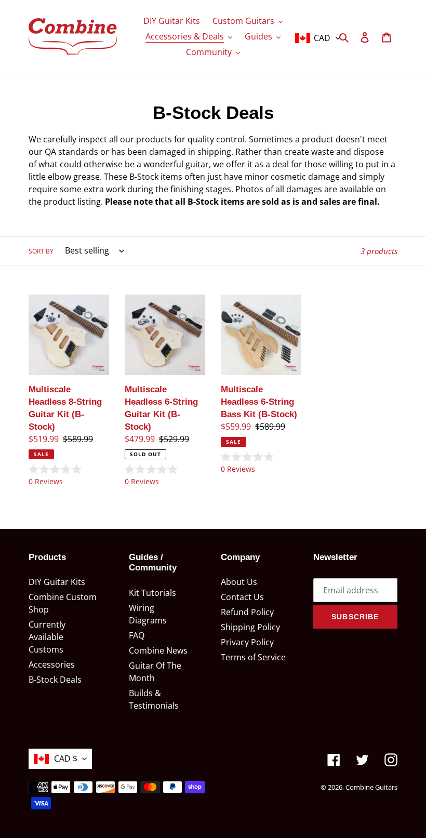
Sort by (41, 251)
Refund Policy (247, 612)
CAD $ (65, 758)
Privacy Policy (247, 642)
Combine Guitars (371, 787)
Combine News (158, 650)
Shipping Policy (250, 627)
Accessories (52, 664)
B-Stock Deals (55, 679)
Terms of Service (253, 657)
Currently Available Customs (47, 637)
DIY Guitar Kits (57, 582)
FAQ (136, 635)
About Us (239, 582)
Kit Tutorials (152, 592)
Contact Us (242, 597)
